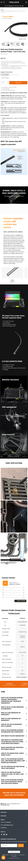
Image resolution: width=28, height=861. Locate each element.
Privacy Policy (21, 854)
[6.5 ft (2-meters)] (14, 76)
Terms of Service (13, 854)
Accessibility (14, 856)
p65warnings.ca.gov (5, 804)
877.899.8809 (8, 822)
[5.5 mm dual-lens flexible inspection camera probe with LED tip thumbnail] (17, 44)
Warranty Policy (5, 854)
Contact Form (3, 827)
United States (13, 851)
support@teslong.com (8, 824)
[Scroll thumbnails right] (26, 43)
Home (2, 9)
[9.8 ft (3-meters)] (5, 79)
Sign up (21, 845)
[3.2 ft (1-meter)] (5, 76)
